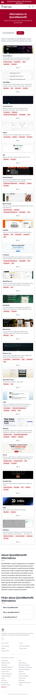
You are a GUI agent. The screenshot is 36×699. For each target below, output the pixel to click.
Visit (19, 33)
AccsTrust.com (7, 106)
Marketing (6, 88)
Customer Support (20, 536)
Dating (3, 678)
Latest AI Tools (5, 646)
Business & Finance (8, 536)
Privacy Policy (23, 648)
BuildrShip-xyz (7, 281)
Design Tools (17, 61)
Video (24, 61)
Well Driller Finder (8, 379)
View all (3, 687)
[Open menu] (33, 6)
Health (20, 684)
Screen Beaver (7, 56)
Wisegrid (5, 428)
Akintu (5, 132)
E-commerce (7, 112)
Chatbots (14, 137)
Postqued (6, 255)
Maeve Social (7, 203)
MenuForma (6, 329)
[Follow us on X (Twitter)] (2, 638)
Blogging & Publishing (7, 667)
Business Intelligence (24, 669)
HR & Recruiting (5, 684)
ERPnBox (6, 530)
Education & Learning (24, 682)
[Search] (29, 6)
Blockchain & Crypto (24, 665)
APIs (29, 261)
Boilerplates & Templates (25, 667)
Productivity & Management (10, 114)
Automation (6, 64)
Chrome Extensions (6, 673)
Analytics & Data (8, 434)
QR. (4, 155)
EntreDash (6, 305)
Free (12, 287)
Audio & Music (22, 662)
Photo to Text (7, 353)
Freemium (14, 64)
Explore (3, 648)
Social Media (22, 114)
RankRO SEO (7, 481)
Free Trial (6, 489)
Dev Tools (4, 680)
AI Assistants (7, 137)
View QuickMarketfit (8, 33)
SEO (12, 88)
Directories (18, 88)
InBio (4, 507)
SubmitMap (6, 82)
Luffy (4, 402)
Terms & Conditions (24, 646)
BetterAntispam (8, 177)
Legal (23, 359)
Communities (22, 673)
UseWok (5, 230)
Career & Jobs (5, 671)
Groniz (5, 455)
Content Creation (8, 61)
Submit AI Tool (5, 650)
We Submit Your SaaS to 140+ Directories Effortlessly (19, 2)
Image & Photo (15, 359)
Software (29, 183)
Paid (29, 114)
